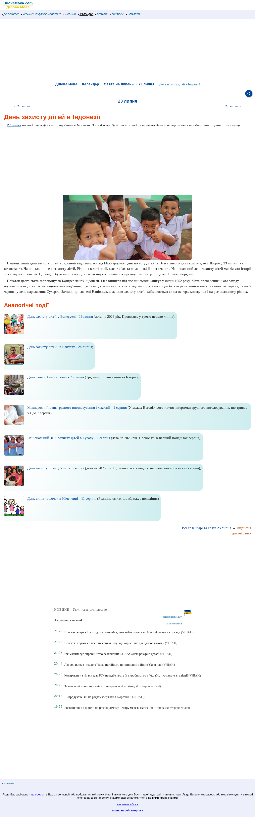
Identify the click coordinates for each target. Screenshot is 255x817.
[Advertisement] (119, 51)
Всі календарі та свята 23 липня (206, 528)
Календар (90, 84)
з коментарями (174, 623)
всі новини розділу (172, 616)
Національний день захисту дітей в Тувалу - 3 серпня (68, 438)
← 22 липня (21, 106)
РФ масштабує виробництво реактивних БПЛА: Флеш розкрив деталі (111, 654)
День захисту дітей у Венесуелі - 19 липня (60, 316)
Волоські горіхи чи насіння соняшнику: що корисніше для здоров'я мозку (114, 643)
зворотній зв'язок (127, 804)
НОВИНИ (70, 14)
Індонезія (244, 528)
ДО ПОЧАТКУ (11, 14)
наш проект (36, 794)
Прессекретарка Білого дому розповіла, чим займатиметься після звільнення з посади (122, 632)
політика (9, 783)
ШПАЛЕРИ (133, 14)
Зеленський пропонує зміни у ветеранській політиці (99, 686)
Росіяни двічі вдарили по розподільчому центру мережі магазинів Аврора (114, 707)
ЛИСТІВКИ (117, 14)
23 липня (146, 84)
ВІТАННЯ (102, 14)
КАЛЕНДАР (86, 14)
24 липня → (233, 106)
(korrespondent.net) (148, 686)
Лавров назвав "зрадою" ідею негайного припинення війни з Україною (113, 664)
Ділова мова (66, 84)
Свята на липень (119, 84)
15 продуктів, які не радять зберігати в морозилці (97, 697)
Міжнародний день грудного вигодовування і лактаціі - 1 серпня (77, 407)
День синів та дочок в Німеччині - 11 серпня (61, 498)
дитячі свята (241, 533)
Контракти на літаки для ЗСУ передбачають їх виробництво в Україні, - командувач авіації (126, 675)
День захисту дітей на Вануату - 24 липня (59, 347)
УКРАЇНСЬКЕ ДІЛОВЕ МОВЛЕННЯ (42, 14)
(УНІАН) (187, 632)
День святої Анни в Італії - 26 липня (55, 377)
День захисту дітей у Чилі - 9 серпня (55, 468)
